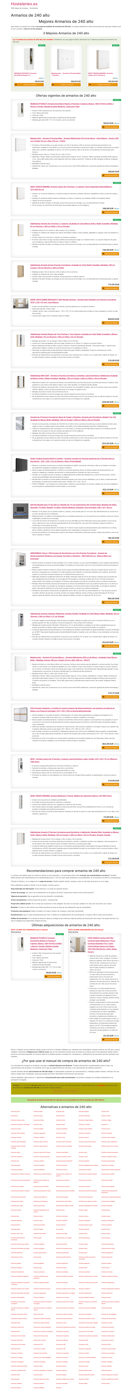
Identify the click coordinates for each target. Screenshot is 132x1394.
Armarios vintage (106, 1120)
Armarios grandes (16, 1263)
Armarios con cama (106, 1357)
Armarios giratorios (106, 1257)
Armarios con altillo (84, 1362)
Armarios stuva (105, 1128)
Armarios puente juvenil (108, 1161)
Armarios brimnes (106, 1370)
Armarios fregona (106, 1263)
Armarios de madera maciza (19, 1318)
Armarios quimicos (84, 1161)
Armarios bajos (15, 1379)
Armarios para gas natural (18, 1197)
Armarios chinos (38, 1366)
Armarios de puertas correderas (65, 1308)
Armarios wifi (105, 1111)
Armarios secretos (16, 1137)
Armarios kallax (105, 1233)
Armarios (58, 1387)
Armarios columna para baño (19, 1366)
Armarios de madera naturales (42, 1318)
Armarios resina (83, 1156)
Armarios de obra (38, 1314)
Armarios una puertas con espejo (20, 1124)
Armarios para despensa (86, 1197)
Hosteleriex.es (24, 3)
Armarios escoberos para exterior (88, 1282)
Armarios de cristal (106, 1323)
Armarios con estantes (62, 1353)
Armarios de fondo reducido (41, 1323)
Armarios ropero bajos (85, 1146)
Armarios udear (60, 1124)
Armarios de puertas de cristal (64, 1301)
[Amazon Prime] (41, 78)
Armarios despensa (39, 1297)
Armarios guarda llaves (40, 1252)
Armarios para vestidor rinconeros (20, 1174)
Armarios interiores (61, 1244)
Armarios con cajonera (17, 1362)
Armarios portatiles (39, 1165)
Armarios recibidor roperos (109, 1156)
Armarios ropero (15, 1152)
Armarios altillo (83, 1383)
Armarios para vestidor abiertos (88, 1174)
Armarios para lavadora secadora (20, 1190)
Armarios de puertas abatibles (87, 1308)
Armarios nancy (38, 1220)
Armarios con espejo (17, 1357)
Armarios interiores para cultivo (20, 1244)
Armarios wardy (38, 1115)
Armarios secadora (106, 1133)
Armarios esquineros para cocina (88, 1276)
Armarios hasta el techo (108, 1248)
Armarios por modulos (107, 1165)
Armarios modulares (84, 1220)
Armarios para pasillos (17, 1186)
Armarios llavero (15, 1225)
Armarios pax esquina (85, 1169)
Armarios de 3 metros (40, 1340)
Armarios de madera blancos (64, 1318)
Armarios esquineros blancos (109, 1276)
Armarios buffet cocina (85, 1370)
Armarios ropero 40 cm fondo (42, 1152)
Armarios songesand (39, 1133)
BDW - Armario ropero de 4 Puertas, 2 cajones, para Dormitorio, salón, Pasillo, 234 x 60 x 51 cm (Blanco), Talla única (74, 760)
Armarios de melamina (85, 1314)
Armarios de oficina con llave (64, 1314)
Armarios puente (15, 1165)
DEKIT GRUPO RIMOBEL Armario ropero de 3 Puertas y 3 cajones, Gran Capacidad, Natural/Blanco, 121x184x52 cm (71, 188)
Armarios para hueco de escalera (65, 1190)
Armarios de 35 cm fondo (86, 1331)
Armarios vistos (60, 1120)
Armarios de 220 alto (62, 1340)
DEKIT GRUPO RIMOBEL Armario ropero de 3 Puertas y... (100, 74)
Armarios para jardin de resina (42, 1190)
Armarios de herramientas (108, 1318)
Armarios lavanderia (39, 1225)
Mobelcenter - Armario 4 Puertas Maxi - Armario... (65, 74)
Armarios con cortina (62, 1357)
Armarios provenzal (61, 1165)
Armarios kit (59, 1229)
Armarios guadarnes (107, 1252)
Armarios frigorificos (62, 1263)
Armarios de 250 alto (17, 1340)
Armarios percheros (61, 1169)
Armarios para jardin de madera (88, 1190)
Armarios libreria (61, 1225)
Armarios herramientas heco (64, 1248)
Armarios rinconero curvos (63, 1156)
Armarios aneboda (39, 1383)
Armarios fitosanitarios (17, 1272)
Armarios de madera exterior (87, 1318)
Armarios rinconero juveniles (42, 1156)
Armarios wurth (15, 1111)
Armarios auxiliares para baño (109, 1379)
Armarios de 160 (61, 1344)
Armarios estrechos (107, 1272)
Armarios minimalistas (107, 1220)
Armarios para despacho (41, 1201)
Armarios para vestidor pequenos (110, 1169)
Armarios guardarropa (62, 1252)
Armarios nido (15, 1216)
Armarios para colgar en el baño (88, 1201)
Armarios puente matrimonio (64, 1161)
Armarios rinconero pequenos (109, 1152)
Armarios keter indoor (40, 1233)
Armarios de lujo (15, 1323)
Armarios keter (83, 1233)
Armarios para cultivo (17, 1201)
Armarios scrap (60, 1137)
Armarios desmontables (18, 1297)
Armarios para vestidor (108, 1174)
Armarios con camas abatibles (87, 1357)
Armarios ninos (60, 1210)
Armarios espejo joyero (107, 1282)
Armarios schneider (39, 1137)
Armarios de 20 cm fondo (18, 1344)
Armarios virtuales (39, 1120)
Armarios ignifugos (39, 1248)
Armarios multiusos (16, 1220)
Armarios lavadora (106, 1225)
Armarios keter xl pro (17, 1233)
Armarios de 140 (106, 1344)
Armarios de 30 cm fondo (18, 1336)
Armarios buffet (15, 1374)
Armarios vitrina (105, 1115)
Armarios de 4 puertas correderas (43, 1331)
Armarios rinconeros (16, 1156)
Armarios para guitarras (40, 1197)
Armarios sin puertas (85, 1133)
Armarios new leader (62, 1216)
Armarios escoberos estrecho (42, 1288)
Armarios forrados (61, 1267)
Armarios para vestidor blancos (42, 1174)
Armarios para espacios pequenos (111, 1197)
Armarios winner (38, 1111)
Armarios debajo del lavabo (86, 1297)
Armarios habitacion (16, 1252)
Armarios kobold (38, 1229)
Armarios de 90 (15, 1331)
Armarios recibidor (39, 1161)
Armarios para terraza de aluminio (20, 1180)
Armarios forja (38, 1267)
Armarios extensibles (62, 1272)
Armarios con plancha (85, 1348)
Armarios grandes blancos (63, 1257)
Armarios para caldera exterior (65, 1205)
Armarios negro (105, 1216)
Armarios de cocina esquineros (42, 1327)
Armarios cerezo (83, 1366)
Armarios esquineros (62, 1282)
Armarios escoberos (84, 1288)
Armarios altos (105, 1383)
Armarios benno (38, 1374)
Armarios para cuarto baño (63, 1201)
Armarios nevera (38, 1216)
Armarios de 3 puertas (62, 1336)
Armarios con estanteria (40, 1353)
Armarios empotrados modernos (110, 1288)
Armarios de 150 (15, 1348)
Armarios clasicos (61, 1366)
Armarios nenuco (83, 1216)
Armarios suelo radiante (85, 1128)
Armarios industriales (107, 1244)
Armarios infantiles (39, 1244)
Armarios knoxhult (84, 1229)
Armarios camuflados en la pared (43, 1370)
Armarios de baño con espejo (87, 1327)
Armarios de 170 (38, 1344)
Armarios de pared (106, 1308)
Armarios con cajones (40, 1362)
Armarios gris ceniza (17, 1257)
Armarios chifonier (106, 1366)
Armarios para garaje (62, 1197)
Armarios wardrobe (84, 1115)
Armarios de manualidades (109, 1314)
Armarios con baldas (62, 1362)
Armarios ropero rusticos (41, 1141)
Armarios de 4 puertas (107, 1331)
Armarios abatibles (39, 1387)
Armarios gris (37, 1257)
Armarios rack (15, 1161)
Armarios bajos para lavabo (86, 1374)
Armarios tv (104, 1124)
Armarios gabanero (84, 1263)
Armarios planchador (17, 1169)
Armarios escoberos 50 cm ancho (65, 1288)
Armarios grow (83, 1252)
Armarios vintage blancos (86, 1120)
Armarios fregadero (16, 1267)
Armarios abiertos (16, 1387)
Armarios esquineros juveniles (64, 1276)
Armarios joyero (105, 1238)
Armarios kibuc (105, 1229)
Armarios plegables (39, 1169)
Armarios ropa (83, 1152)
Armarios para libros (84, 1186)
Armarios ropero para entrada (87, 1141)
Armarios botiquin (61, 1374)
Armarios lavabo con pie (85, 1225)
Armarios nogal (83, 1210)
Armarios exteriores (39, 1272)
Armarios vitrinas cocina (18, 1120)
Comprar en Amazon (29, 84)
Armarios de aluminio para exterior (66, 1327)
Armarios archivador (62, 1383)
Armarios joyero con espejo (64, 1238)
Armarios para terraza (85, 1180)
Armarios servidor (61, 1133)
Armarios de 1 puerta (39, 1348)
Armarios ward (60, 1115)
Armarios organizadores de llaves (88, 1205)
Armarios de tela (106, 1297)
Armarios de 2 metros (107, 1340)
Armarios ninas (105, 1210)
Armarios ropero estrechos (63, 1141)
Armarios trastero (16, 1128)
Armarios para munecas (63, 1186)
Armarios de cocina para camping (88, 1323)
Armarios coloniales (106, 1362)
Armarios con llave (84, 1353)
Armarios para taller (107, 1180)
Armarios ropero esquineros (109, 1141)
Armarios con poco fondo (108, 1348)
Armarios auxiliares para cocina (65, 1379)
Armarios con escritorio (108, 1353)
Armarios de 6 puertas (107, 1327)
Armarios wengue (84, 1111)
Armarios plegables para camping (88, 1165)
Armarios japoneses (84, 1238)
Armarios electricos (106, 1293)
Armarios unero (38, 1124)
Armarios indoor (83, 1244)
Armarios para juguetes (108, 1186)
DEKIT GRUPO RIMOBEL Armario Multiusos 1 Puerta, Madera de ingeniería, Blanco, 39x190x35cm (71, 796)
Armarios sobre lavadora (18, 1133)
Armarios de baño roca (17, 1327)
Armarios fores (83, 1267)
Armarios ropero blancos (41, 1146)
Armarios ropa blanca (62, 1152)
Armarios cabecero (61, 1370)
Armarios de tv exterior (62, 1297)
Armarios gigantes (39, 1263)
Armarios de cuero (61, 1323)
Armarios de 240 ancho (108, 1336)
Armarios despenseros (85, 1293)
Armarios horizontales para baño (20, 1248)
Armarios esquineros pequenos (20, 1276)
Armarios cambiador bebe (18, 1370)
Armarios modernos (61, 1220)
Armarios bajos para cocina (41, 1379)
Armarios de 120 (60, 1348)
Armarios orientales (106, 1205)
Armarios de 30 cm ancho (41, 1336)
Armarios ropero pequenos (18, 1141)
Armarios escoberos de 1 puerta (20, 1288)
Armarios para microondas (41, 1186)
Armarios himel (83, 1248)
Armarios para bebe (39, 1205)
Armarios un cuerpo (84, 1124)
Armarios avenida (84, 1379)
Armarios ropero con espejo (64, 1146)
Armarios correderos (17, 1353)
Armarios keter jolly (61, 1233)
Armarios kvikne (15, 1229)
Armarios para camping (108, 1201)
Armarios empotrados (40, 1293)
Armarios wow (60, 1111)
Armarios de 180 (83, 1340)
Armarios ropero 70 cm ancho (109, 1146)
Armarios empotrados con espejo (65, 1293)
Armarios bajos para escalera (109, 1374)
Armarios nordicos (16, 1210)
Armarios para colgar (17, 1205)
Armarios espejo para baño (41, 1282)
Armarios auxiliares (16, 1383)
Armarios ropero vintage (108, 1137)
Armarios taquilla (38, 1128)
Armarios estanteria (84, 1272)
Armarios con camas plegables (42, 1357)
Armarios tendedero (62, 1128)
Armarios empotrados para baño (20, 1293)
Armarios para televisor (62, 1180)
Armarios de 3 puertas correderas (88, 1336)
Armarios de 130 (83, 1344)
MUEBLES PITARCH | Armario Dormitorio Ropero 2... (25, 74)
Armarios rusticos (84, 1137)
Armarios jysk (37, 1238)
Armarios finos (105, 1267)
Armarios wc (14, 1115)
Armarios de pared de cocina (19, 1314)
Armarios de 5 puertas (62, 1331)
